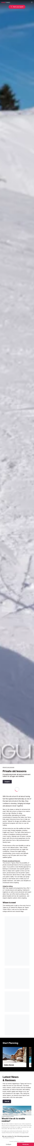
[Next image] (31, 382)
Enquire (7, 781)
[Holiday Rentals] (14, 1057)
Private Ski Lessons (8, 767)
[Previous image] (3, 382)
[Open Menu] (32, 2)
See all (6, 1102)
